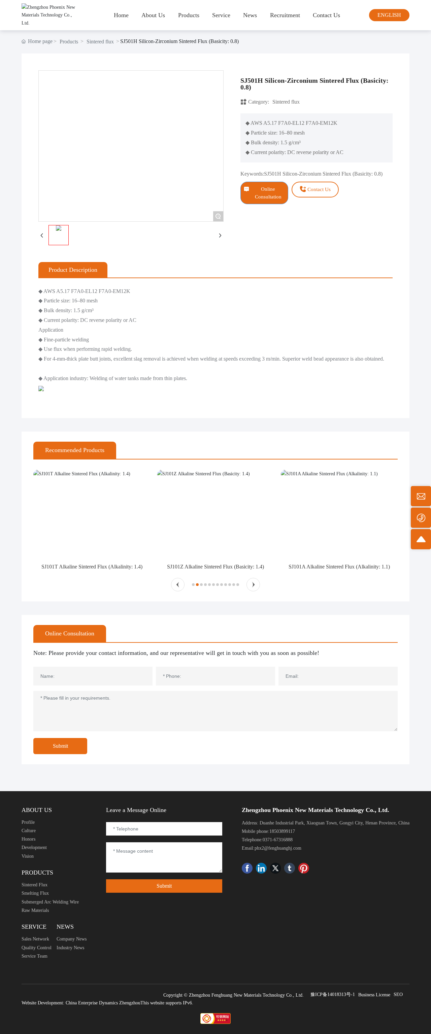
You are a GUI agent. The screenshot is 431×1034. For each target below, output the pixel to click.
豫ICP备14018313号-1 (332, 994)
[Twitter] (275, 868)
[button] (178, 584)
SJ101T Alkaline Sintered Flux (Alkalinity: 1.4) (91, 566)
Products (69, 41)
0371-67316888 (278, 839)
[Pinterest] (303, 868)
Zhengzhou (129, 1002)
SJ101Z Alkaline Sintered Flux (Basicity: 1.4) (215, 566)
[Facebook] (247, 868)
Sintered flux (100, 41)
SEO (398, 994)
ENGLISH (389, 15)
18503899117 (282, 831)
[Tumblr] (289, 868)
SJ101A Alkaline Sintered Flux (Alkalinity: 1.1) (339, 566)
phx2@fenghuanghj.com (278, 848)
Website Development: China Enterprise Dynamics (70, 1002)
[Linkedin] (261, 868)
